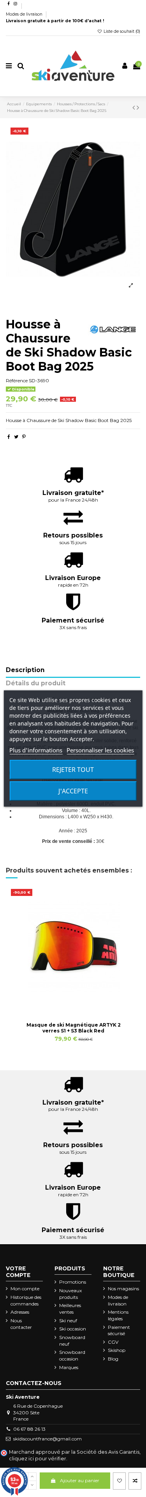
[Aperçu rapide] (82, 1004)
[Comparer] (73, 1004)
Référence (17, 380)
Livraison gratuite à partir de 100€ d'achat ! (55, 20)
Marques (68, 1367)
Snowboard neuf (72, 1340)
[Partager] (8, 437)
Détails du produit (35, 683)
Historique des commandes (26, 1300)
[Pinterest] (24, 437)
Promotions (72, 1282)
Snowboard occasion (72, 1355)
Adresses (20, 1312)
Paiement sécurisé (119, 1330)
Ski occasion (72, 1329)
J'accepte (73, 791)
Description (25, 670)
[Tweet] (16, 437)
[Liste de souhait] (119, 1481)
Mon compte (25, 1288)
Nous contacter (21, 1324)
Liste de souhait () (121, 31)
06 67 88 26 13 (29, 1429)
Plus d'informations (35, 750)
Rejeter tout (73, 769)
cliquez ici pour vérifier (37, 1459)
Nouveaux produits (70, 1294)
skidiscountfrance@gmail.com (47, 1439)
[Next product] (138, 107)
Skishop (116, 1350)
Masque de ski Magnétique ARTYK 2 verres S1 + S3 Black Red (73, 1027)
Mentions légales (118, 1315)
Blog (113, 1359)
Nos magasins (123, 1288)
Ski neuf (68, 1320)
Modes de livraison (25, 14)
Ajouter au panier (79, 1480)
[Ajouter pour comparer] (134, 1481)
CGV (113, 1342)
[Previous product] (134, 107)
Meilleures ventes (70, 1308)
